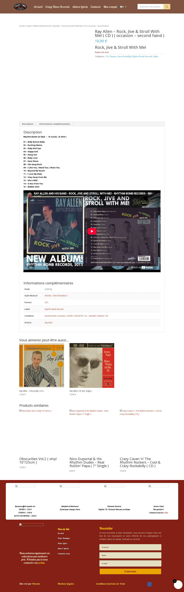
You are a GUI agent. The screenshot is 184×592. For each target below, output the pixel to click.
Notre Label (62, 543)
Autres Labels (80, 7)
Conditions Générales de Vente (110, 583)
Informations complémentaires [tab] (54, 124)
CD (107, 56)
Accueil (38, 7)
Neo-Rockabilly (124, 56)
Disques (113, 56)
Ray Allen (48, 322)
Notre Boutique (64, 538)
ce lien (165, 512)
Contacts (95, 7)
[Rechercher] (167, 6)
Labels (29, 26)
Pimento (36, 583)
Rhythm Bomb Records (42, 26)
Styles (155, 56)
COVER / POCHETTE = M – (77, 316)
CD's (46, 302)
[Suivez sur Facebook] (149, 584)
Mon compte (110, 7)
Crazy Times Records (57, 7)
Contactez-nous (64, 553)
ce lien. (41, 562)
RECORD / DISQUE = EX (98, 316)
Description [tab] (27, 124)
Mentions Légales (66, 583)
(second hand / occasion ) (55, 316)
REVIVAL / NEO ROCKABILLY (56, 295)
